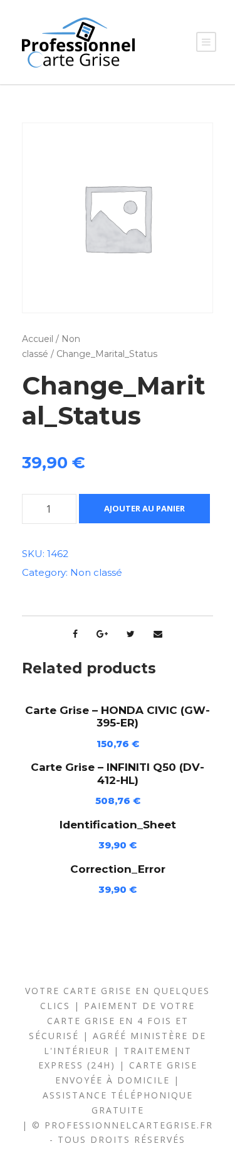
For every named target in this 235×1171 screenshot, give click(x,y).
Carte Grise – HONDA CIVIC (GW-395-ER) (117, 716)
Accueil (37, 338)
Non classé (96, 572)
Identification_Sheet (118, 824)
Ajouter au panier (144, 508)
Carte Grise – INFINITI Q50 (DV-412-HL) (117, 773)
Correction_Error (117, 869)
